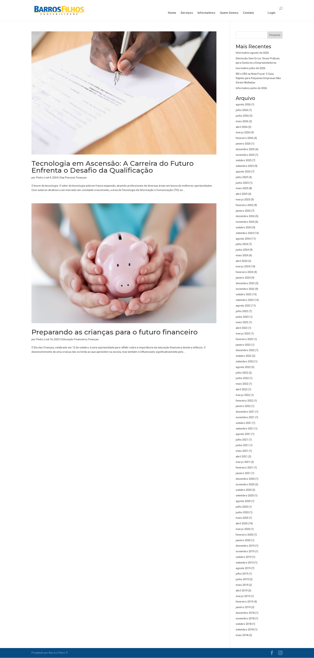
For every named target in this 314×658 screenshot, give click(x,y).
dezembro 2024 (245, 216)
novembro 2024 (245, 221)
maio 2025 (242, 188)
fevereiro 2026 (244, 138)
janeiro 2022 (243, 406)
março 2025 (243, 199)
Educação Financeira (74, 339)
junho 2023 (242, 316)
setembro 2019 (245, 562)
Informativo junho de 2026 (251, 88)
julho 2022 (242, 372)
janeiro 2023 (243, 344)
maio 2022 (242, 383)
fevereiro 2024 (244, 272)
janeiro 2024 (243, 277)
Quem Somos (229, 13)
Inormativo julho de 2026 (250, 68)
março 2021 (243, 461)
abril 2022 (241, 389)
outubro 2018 (243, 623)
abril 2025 (241, 193)
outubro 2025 (243, 160)
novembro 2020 (245, 484)
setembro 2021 (245, 428)
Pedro (40, 177)
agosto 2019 (243, 568)
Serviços (187, 13)
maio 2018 (242, 635)
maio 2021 (242, 450)
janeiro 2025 (243, 210)
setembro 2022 (245, 361)
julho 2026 (242, 110)
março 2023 (243, 333)
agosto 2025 (243, 171)
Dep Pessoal (67, 177)
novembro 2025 (245, 154)
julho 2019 (242, 573)
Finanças (81, 177)
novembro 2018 (245, 618)
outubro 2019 (243, 557)
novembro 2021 (245, 417)
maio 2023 (242, 322)
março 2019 (243, 596)
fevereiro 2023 (244, 339)
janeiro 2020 (243, 540)
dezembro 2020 (245, 478)
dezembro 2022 (245, 350)
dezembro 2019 (245, 545)
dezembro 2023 (245, 283)
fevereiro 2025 (244, 205)
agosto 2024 (243, 238)
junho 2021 (242, 445)
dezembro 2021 (245, 411)
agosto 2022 (243, 367)
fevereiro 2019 (244, 601)
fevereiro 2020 (244, 534)
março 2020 (243, 529)
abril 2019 (241, 590)
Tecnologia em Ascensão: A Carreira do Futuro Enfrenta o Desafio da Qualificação (112, 166)
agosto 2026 (243, 104)
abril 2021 (241, 456)
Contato (248, 13)
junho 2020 (242, 512)
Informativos (206, 13)
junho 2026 (242, 115)
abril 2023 (241, 327)
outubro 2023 (243, 294)
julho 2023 (242, 311)
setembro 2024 (245, 233)
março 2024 (243, 266)
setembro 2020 (245, 495)
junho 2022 (242, 378)
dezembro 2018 (245, 612)
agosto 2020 (243, 501)
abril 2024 (241, 261)
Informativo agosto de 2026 (252, 52)
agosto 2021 (243, 434)
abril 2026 (241, 127)
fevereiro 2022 (244, 400)
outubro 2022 (243, 355)
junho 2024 (242, 249)
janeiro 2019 (243, 607)
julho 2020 (242, 506)
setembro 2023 (245, 300)
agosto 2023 (243, 305)
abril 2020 (241, 523)
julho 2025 (242, 177)
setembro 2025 (245, 165)
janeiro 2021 (243, 473)
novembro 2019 (245, 551)
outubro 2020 (243, 489)
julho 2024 (242, 244)
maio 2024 (242, 255)
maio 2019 (242, 584)
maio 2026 (242, 121)
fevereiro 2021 (244, 467)
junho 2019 (242, 579)
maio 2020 (242, 517)
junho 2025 (242, 182)
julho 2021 (242, 439)
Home (172, 13)
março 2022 (243, 395)
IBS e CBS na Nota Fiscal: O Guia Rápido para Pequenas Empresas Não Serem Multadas (258, 78)
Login (271, 13)
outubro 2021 (243, 422)
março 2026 (243, 132)
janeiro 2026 (243, 143)
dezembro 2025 (245, 149)
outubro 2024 (243, 227)
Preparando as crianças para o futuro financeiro (114, 332)
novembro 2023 (245, 288)
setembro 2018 (245, 629)
